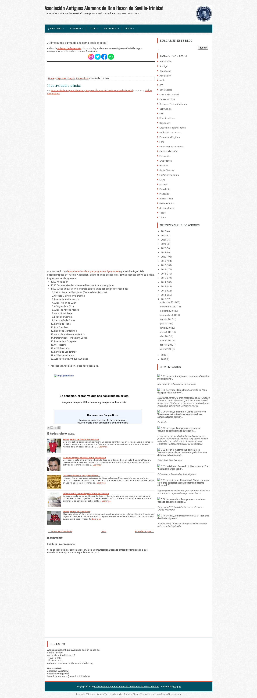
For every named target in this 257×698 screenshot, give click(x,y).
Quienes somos (56, 28)
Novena (163, 184)
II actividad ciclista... (64, 85)
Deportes (61, 78)
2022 (163, 248)
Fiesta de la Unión (168, 151)
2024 (163, 239)
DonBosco (164, 123)
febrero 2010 (167, 344)
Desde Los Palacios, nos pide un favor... (81, 475)
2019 (163, 261)
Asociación (165, 75)
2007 (163, 359)
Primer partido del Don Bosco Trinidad (81, 439)
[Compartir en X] (55, 427)
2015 (163, 278)
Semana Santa (166, 208)
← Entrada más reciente (60, 531)
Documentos (111, 28)
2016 (163, 273)
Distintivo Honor (167, 118)
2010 (163, 299)
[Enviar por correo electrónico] (49, 427)
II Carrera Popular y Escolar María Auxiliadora (84, 457)
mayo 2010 (166, 332)
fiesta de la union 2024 (169, 469)
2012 (163, 290)
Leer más (103, 447)
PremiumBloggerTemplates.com (139, 694)
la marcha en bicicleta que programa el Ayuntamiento (94, 271)
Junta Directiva (166, 170)
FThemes (90, 694)
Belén (162, 80)
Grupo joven (165, 160)
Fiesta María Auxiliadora (171, 146)
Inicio (103, 531)
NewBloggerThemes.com (169, 694)
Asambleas (165, 71)
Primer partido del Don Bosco (76, 511)
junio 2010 (165, 328)
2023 (163, 244)
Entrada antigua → (144, 531)
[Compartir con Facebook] (58, 427)
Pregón (71, 78)
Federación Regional (169, 137)
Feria (161, 142)
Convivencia (165, 108)
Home (51, 78)
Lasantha (118, 694)
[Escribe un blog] (52, 427)
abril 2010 (165, 336)
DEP (161, 113)
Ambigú (163, 66)
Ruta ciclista (82, 78)
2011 (163, 295)
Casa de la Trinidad (169, 94)
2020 (163, 256)
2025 (163, 235)
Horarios (163, 165)
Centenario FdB (167, 99)
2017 (163, 269)
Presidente (164, 189)
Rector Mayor (166, 198)
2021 (163, 252)
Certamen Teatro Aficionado (173, 104)
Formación (164, 156)
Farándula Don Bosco (170, 132)
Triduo (162, 217)
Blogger (177, 686)
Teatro (93, 28)
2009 (163, 355)
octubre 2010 (167, 311)
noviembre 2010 (168, 306)
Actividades (76, 28)
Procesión (164, 194)
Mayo (162, 179)
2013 (163, 286)
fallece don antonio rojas (170, 502)
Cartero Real (165, 90)
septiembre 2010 (169, 315)
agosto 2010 (166, 319)
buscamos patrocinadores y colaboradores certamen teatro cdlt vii (179, 415)
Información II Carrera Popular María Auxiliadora (86, 493)
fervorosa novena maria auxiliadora (176, 430)
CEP (161, 85)
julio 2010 (165, 323)
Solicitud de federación (69, 48)
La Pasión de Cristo (169, 175)
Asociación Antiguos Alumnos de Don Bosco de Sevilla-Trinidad (104, 8)
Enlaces (129, 28)
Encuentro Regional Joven (172, 127)
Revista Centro (166, 203)
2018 (163, 265)
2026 (163, 231)
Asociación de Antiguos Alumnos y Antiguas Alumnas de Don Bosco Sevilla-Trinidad (92, 90)
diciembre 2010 (168, 302)
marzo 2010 (166, 340)
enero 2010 (166, 349)
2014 (163, 282)
